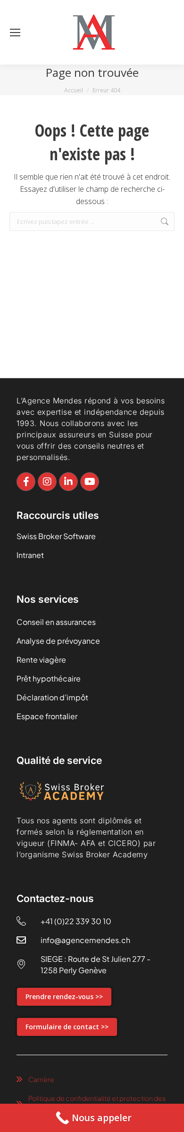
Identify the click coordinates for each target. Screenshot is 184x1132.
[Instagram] (47, 481)
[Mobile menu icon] (15, 32)
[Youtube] (89, 481)
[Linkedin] (68, 481)
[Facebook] (26, 481)
